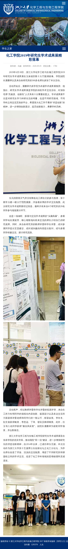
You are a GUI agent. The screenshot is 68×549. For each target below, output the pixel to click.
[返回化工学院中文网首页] (20, 9)
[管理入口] (60, 541)
